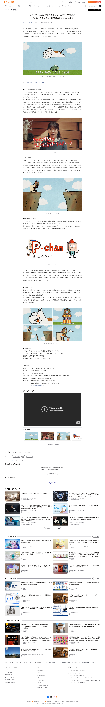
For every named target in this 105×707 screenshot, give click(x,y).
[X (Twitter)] (16, 460)
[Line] (19, 460)
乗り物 (64, 6)
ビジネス (49, 6)
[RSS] (57, 697)
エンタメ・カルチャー (18, 452)
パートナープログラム (39, 701)
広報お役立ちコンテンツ (10, 682)
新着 (6, 6)
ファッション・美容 (26, 6)
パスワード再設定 (41, 675)
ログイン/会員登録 (95, 2)
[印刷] (22, 460)
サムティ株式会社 (27, 22)
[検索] (100, 6)
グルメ (15, 6)
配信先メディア (8, 674)
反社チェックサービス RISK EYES (76, 682)
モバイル (59, 6)
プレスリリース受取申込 (42, 685)
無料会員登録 (40, 670)
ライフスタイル (36, 6)
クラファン (69, 6)
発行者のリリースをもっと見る (52, 528)
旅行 (19, 6)
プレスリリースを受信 (80, 2)
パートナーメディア (9, 677)
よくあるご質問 (40, 680)
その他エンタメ (16, 456)
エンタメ (10, 6)
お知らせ (39, 682)
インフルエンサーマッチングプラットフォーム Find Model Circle (84, 680)
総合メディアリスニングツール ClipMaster (78, 673)
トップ (5, 662)
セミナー (39, 690)
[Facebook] (13, 460)
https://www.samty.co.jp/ (37, 385)
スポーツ (43, 6)
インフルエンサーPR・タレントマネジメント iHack (80, 678)
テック (54, 6)
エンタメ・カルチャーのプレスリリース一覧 (20, 662)
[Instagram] (54, 697)
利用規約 (49, 701)
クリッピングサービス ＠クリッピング (77, 670)
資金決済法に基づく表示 (72, 701)
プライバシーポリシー (58, 701)
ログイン (39, 673)
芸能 (23, 456)
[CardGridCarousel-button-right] (81, 436)
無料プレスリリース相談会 (43, 687)
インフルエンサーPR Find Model (76, 675)
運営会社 (29, 701)
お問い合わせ (52, 473)
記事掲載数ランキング (10, 679)
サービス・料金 (8, 672)
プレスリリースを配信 (66, 2)
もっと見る (96, 536)
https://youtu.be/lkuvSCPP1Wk (35, 82)
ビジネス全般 (29, 456)
